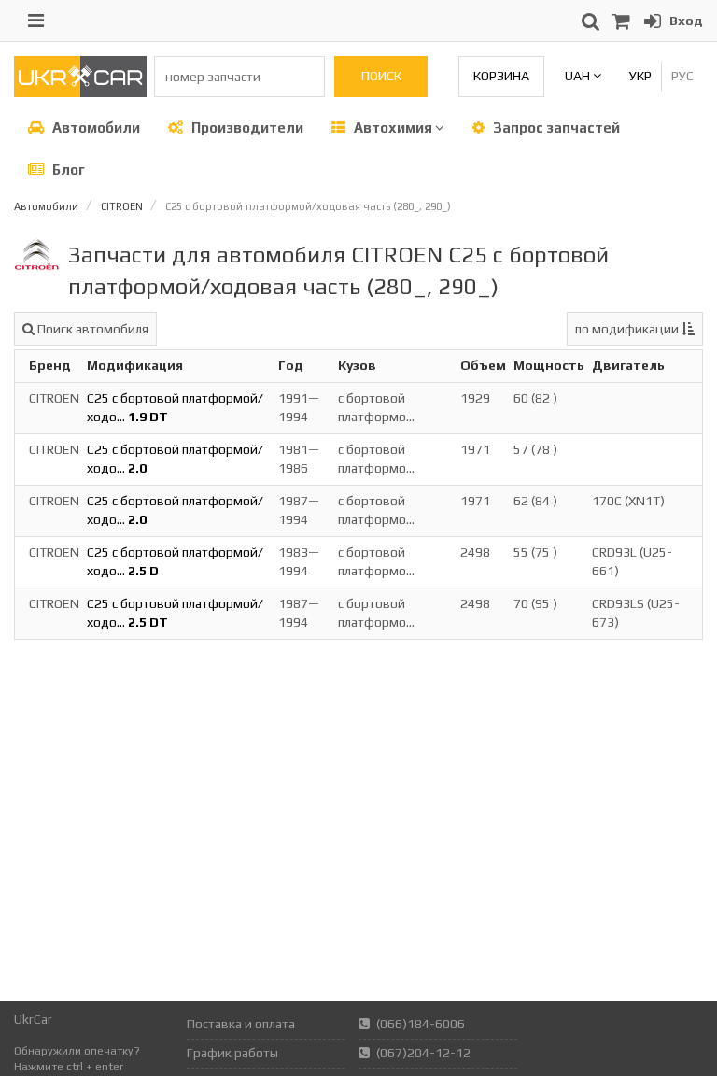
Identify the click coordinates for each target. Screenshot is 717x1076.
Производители (246, 127)
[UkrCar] (80, 92)
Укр (640, 75)
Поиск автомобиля (91, 328)
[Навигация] (36, 20)
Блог (67, 169)
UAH (579, 75)
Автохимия (393, 127)
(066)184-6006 (420, 1023)
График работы (232, 1052)
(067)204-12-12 (423, 1052)
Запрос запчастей (555, 127)
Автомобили (94, 127)
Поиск (381, 75)
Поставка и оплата (241, 1023)
